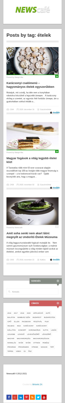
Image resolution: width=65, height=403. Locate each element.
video (18, 351)
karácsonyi (41, 326)
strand (35, 347)
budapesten (49, 317)
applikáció (38, 313)
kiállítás (11, 330)
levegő (21, 334)
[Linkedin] (20, 397)
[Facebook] (9, 397)
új (25, 351)
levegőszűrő (33, 334)
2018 (22, 313)
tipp (52, 347)
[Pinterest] (26, 397)
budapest (37, 317)
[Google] (14, 397)
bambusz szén (24, 317)
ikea (19, 326)
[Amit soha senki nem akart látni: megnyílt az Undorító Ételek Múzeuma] (32, 211)
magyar (10, 338)
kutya (45, 330)
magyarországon (41, 338)
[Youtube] (44, 397)
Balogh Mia (19, 77)
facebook (26, 321)
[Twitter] (38, 397)
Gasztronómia (45, 109)
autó (48, 313)
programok (23, 347)
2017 (16, 313)
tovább (54, 112)
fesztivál (37, 321)
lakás (53, 330)
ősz (30, 351)
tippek (10, 351)
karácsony (29, 326)
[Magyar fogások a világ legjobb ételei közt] (32, 136)
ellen (16, 321)
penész (46, 343)
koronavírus (34, 330)
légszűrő (46, 334)
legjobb (11, 334)
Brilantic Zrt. (37, 384)
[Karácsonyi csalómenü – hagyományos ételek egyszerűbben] (32, 61)
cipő (9, 321)
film (46, 321)
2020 (29, 313)
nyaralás (11, 343)
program (11, 347)
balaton (11, 317)
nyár (21, 343)
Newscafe (18, 227)
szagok (44, 347)
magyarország (23, 338)
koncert (22, 330)
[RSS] (32, 397)
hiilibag (10, 326)
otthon (36, 343)
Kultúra (42, 260)
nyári (28, 343)
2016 (9, 313)
